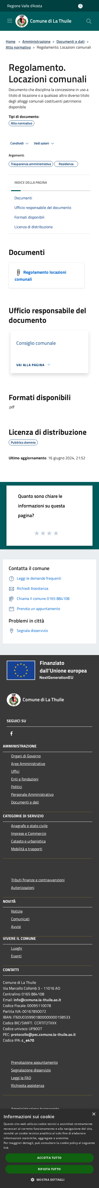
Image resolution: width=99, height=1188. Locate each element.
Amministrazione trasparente (35, 1109)
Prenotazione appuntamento (34, 1062)
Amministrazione (36, 41)
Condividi (17, 143)
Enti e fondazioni (24, 779)
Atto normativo (18, 47)
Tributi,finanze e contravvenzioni (38, 880)
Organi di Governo (26, 756)
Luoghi (16, 948)
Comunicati (20, 919)
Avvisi (16, 926)
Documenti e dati (70, 41)
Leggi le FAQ (21, 1078)
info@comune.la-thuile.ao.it (37, 1000)
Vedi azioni (42, 143)
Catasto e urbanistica (28, 841)
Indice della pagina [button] (30, 182)
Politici (16, 787)
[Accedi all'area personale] (80, 6)
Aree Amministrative (28, 763)
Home (10, 41)
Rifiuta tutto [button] (49, 1169)
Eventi (16, 956)
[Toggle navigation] (9, 21)
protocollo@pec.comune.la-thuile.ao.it (43, 1034)
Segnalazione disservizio (31, 1070)
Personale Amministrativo (32, 794)
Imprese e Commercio (28, 833)
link (6, 1148)
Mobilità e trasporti (26, 849)
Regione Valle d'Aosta (24, 6)
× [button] (93, 1114)
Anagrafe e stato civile (29, 826)
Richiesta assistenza (27, 1085)
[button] (49, 1179)
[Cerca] (89, 21)
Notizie (17, 911)
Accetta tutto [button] (49, 1158)
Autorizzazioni (22, 887)
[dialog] (49, 1148)
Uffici (15, 771)
